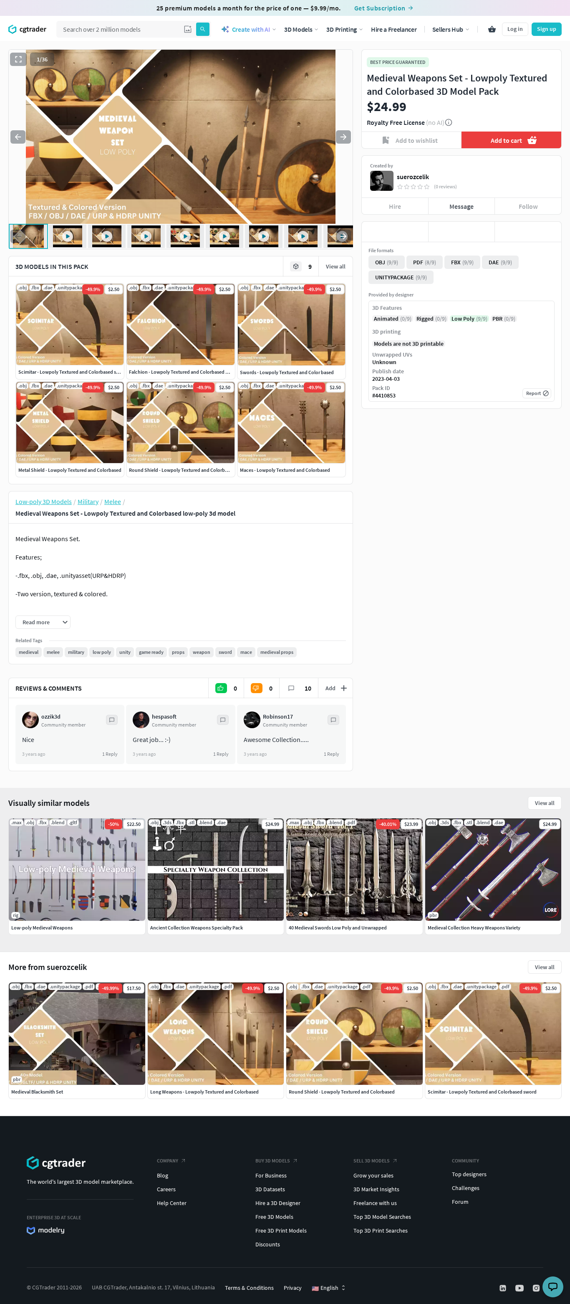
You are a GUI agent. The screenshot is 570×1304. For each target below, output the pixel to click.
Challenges (465, 1188)
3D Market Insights (376, 1189)
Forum (460, 1201)
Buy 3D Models (272, 1160)
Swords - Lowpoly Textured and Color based (287, 372)
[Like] (395, 232)
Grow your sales (373, 1175)
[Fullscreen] (18, 59)
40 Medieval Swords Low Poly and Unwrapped (338, 927)
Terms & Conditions (249, 1287)
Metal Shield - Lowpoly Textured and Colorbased (69, 470)
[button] (187, 29)
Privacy (293, 1287)
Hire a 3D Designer (277, 1203)
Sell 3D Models (371, 1160)
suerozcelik (413, 176)
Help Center (172, 1203)
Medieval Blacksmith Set (37, 1092)
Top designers (469, 1174)
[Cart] (492, 29)
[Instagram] (537, 1288)
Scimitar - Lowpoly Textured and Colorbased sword (72, 372)
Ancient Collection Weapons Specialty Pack (196, 927)
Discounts (267, 1244)
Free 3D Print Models (281, 1230)
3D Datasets (270, 1189)
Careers (166, 1189)
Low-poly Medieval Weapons (42, 927)
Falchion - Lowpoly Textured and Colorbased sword (184, 372)
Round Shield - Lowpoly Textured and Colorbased (182, 470)
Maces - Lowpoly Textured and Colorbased (285, 470)
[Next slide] (343, 137)
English (325, 1288)
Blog (162, 1175)
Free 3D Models (274, 1216)
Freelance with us (375, 1203)
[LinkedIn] (503, 1288)
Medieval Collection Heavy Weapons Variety (474, 927)
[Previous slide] (17, 137)
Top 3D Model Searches (382, 1216)
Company (167, 1160)
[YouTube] (520, 1288)
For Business (271, 1175)
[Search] (202, 29)
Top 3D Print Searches (380, 1230)
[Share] (528, 232)
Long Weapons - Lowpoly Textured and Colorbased (204, 1092)
